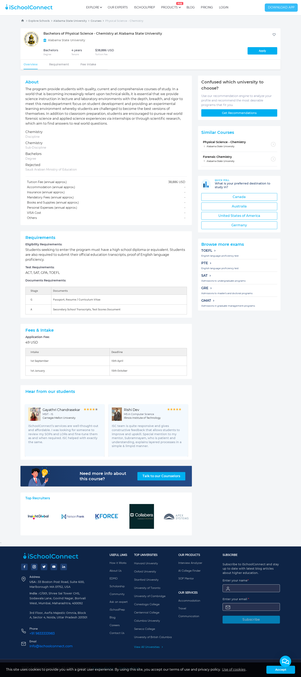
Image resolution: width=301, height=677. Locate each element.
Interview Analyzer (190, 563)
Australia (239, 206)
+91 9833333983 (42, 633)
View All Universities (147, 647)
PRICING (207, 7)
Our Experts (118, 7)
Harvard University (146, 563)
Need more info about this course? (103, 476)
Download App (281, 7)
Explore (92, 7)
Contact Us (117, 633)
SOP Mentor (186, 578)
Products (169, 6)
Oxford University (145, 571)
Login (223, 7)
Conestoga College (147, 604)
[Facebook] (24, 567)
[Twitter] (44, 567)
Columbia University (147, 620)
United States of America (239, 216)
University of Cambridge (149, 596)
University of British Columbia (153, 637)
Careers (115, 625)
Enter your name (236, 580)
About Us (115, 570)
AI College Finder (189, 570)
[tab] (31, 64)
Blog (191, 7)
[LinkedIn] (63, 567)
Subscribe (251, 619)
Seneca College (144, 629)
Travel (182, 608)
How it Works (118, 563)
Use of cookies (234, 669)
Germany (239, 225)
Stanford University (146, 579)
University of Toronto (147, 588)
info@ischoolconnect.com (51, 646)
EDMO (114, 578)
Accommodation (189, 600)
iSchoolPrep (144, 7)
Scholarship (117, 586)
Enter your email (236, 599)
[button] (285, 661)
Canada (239, 197)
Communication (188, 616)
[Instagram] (34, 567)
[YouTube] (54, 567)
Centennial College (146, 612)
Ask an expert (119, 602)
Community (117, 594)
